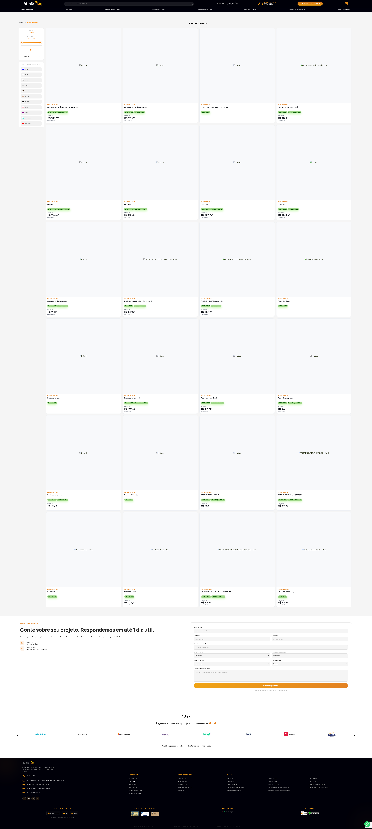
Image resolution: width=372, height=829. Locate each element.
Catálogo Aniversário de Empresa (319, 787)
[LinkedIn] (24, 798)
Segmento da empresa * (279, 652)
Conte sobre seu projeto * (202, 668)
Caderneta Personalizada (112, 9)
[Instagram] (33, 798)
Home (21, 22)
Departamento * (277, 660)
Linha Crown (312, 781)
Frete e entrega (182, 784)
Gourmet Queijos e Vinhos (317, 784)
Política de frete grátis (135, 790)
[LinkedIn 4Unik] (232, 3)
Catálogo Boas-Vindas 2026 (235, 787)
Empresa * (197, 635)
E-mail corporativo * (200, 644)
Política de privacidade (222, 826)
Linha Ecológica (272, 778)
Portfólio (221, 3)
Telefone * (275, 635)
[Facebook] (37, 798)
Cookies (238, 826)
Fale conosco (133, 784)
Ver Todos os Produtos (309, 4)
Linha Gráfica (313, 778)
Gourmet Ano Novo (273, 784)
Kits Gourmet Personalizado (297, 9)
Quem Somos (133, 787)
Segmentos (69, 9)
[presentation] (17, 736)
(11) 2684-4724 (31, 776)
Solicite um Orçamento (268, 3)
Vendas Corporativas (135, 793)
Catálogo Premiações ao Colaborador (279, 790)
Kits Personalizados (250, 9)
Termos (232, 826)
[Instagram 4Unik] (229, 3)
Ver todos (230, 778)
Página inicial (133, 778)
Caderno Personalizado (205, 9)
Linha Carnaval (272, 781)
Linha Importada (232, 784)
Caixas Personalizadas (158, 9)
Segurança (181, 790)
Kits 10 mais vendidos (344, 9)
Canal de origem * (199, 660)
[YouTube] (28, 798)
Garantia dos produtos (184, 787)
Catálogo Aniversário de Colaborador (279, 787)
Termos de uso (182, 781)
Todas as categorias (28, 9)
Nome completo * (199, 627)
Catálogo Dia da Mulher (234, 790)
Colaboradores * (199, 652)
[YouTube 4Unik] (236, 3)
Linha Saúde (230, 781)
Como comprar (182, 778)
